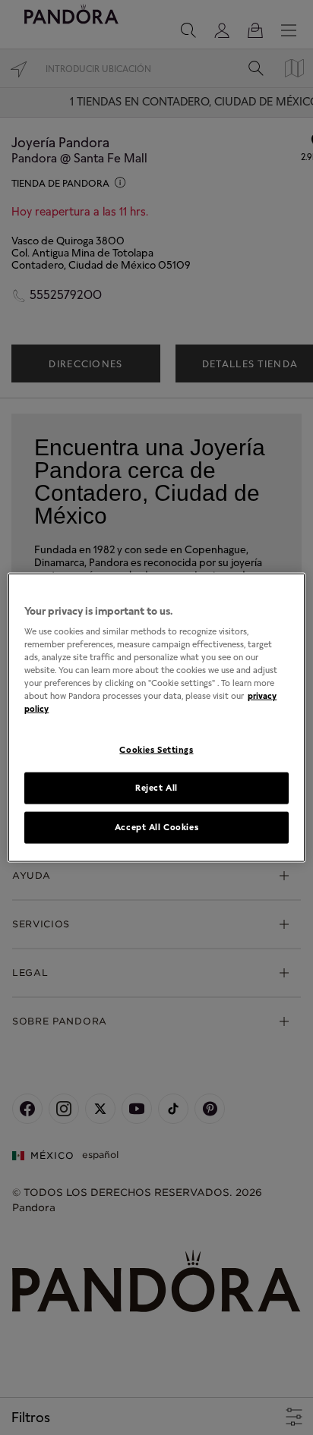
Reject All (156, 787)
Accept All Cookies (156, 827)
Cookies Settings (156, 749)
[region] (156, 717)
